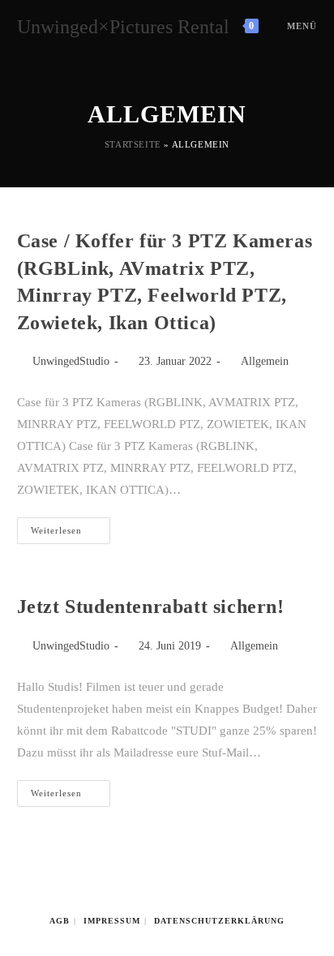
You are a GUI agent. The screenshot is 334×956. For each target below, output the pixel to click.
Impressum (112, 920)
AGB (59, 920)
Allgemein (265, 361)
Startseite (133, 144)
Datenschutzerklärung (219, 920)
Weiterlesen (70, 534)
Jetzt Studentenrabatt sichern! (151, 606)
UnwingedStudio (70, 361)
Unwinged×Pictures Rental (123, 26)
